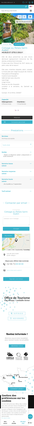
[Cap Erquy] (17, 299)
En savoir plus (6, 418)
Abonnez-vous (17, 346)
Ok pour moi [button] (23, 422)
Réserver (17, 117)
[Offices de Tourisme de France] (26, 356)
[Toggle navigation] (31, 10)
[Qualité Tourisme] (19, 356)
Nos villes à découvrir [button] (7, 2)
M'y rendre (8, 235)
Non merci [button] (5, 422)
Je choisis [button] (14, 422)
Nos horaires (18, 318)
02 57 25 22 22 (18, 313)
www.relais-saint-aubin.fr (14, 270)
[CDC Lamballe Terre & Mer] (10, 356)
